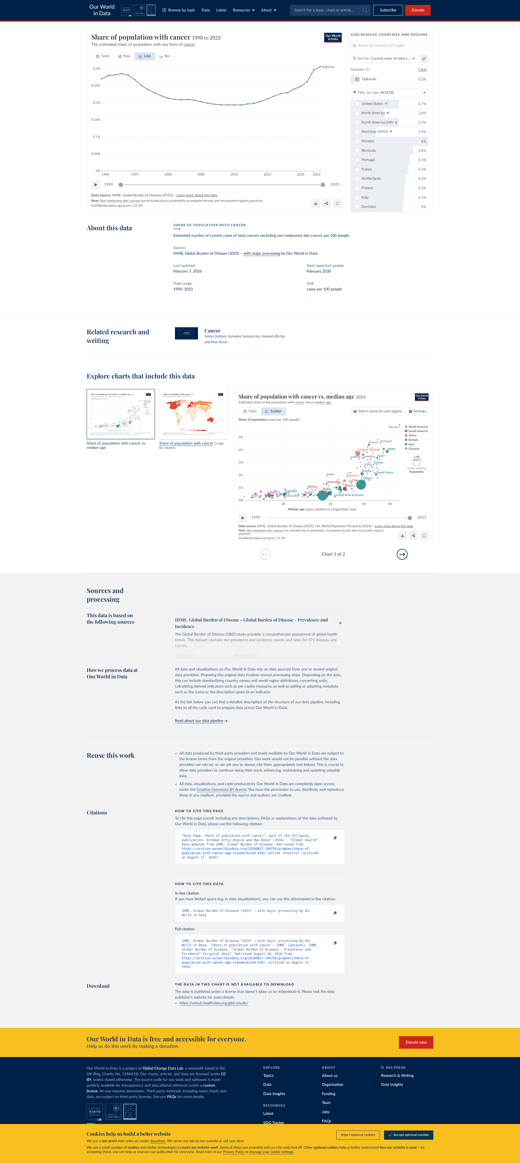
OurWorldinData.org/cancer (111, 205)
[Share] (326, 203)
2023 (335, 184)
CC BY (138, 205)
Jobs (326, 1112)
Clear (422, 70)
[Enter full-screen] (337, 203)
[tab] (103, 56)
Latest (221, 10)
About (266, 10)
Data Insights (274, 1094)
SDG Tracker (273, 1123)
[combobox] (330, 10)
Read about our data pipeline (199, 721)
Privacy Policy (234, 1152)
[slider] (120, 184)
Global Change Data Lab (163, 1068)
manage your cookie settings (271, 1152)
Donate (418, 10)
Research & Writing (397, 1076)
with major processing (261, 253)
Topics (268, 1076)
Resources (241, 10)
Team (326, 1103)
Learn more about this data (196, 195)
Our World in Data (102, 10)
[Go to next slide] (402, 554)
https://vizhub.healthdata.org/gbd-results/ (213, 1003)
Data (206, 10)
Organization (332, 1085)
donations (157, 1141)
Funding (328, 1094)
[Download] (315, 203)
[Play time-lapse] (95, 184)
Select (380, 411)
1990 (108, 184)
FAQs (171, 1097)
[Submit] (364, 10)
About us (329, 1076)
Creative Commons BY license (221, 790)
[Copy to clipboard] (329, 838)
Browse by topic (181, 10)
